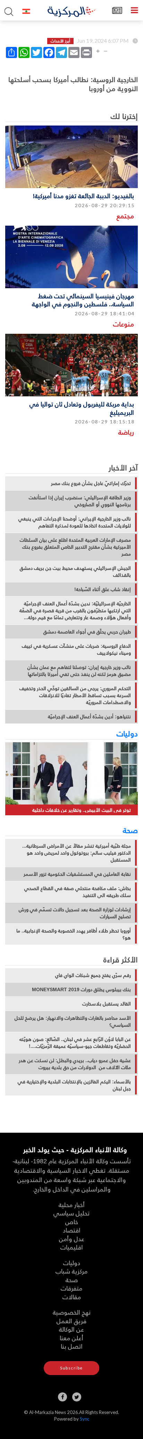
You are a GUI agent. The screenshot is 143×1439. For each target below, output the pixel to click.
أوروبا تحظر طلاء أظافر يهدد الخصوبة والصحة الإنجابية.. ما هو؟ (73, 934)
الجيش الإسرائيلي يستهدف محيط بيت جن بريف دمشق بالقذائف (75, 572)
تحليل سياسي (71, 1213)
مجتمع (125, 216)
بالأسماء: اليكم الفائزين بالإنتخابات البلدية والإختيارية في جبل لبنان (74, 1085)
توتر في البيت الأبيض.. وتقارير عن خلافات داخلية (81, 810)
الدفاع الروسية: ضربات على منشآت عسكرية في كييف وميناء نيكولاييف (76, 649)
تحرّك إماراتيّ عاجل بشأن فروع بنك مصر (91, 483)
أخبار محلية (72, 1204)
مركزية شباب (71, 1271)
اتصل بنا (72, 1346)
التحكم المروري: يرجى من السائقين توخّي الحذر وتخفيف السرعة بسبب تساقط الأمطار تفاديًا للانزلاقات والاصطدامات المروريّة (75, 695)
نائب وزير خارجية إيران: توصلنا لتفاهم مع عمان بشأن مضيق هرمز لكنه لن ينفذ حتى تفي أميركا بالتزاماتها (79, 671)
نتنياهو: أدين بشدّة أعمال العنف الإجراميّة (89, 716)
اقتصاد (72, 1230)
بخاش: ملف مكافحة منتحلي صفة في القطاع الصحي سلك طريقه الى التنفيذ (77, 892)
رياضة (126, 432)
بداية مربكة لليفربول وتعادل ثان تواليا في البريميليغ (82, 408)
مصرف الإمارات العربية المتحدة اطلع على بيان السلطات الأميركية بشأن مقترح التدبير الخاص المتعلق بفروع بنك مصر (75, 546)
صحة (130, 830)
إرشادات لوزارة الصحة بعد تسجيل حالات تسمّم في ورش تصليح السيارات (75, 913)
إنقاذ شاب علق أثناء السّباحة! (102, 589)
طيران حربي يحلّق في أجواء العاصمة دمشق (87, 631)
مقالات (71, 1297)
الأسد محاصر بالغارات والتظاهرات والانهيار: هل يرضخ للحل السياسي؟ (73, 1021)
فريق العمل (71, 1321)
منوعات (123, 324)
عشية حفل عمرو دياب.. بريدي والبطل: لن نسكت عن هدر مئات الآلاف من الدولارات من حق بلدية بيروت (75, 1064)
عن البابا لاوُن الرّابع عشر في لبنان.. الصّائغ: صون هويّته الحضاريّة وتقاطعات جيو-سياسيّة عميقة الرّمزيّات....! (75, 1043)
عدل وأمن (71, 1238)
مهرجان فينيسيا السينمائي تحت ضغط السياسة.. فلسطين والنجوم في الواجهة (83, 300)
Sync (84, 1419)
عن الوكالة (71, 1329)
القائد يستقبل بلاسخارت (106, 1003)
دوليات (127, 733)
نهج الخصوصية (72, 1312)
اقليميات (71, 1247)
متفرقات (71, 1288)
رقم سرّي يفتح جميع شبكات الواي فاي (93, 975)
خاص (71, 1221)
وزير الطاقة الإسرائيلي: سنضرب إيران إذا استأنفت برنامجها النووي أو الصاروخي (80, 501)
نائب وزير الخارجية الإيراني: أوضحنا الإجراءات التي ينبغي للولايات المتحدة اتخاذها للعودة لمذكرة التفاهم (74, 522)
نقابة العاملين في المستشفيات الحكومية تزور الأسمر (77, 874)
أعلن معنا (71, 1338)
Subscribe (71, 1368)
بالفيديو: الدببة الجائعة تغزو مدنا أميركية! (83, 195)
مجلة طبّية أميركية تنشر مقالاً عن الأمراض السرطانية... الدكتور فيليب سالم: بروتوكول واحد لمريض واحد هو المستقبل (76, 852)
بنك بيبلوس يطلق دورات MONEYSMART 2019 (81, 989)
